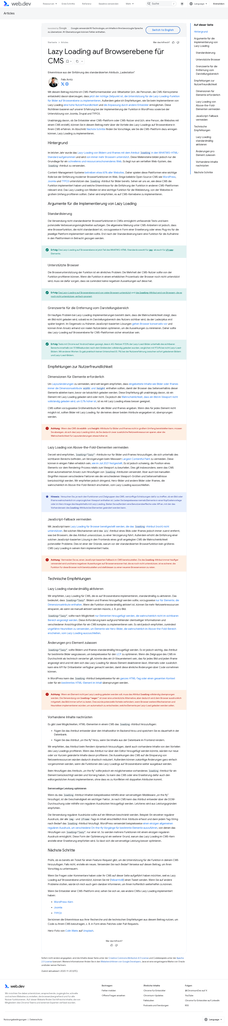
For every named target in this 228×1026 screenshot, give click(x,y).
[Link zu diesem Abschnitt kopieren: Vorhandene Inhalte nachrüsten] (95, 717)
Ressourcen (48, 3)
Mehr (128, 3)
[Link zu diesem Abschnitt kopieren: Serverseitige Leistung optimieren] (89, 788)
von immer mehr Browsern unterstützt (107, 157)
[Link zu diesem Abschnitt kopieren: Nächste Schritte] (78, 850)
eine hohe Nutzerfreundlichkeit (81, 105)
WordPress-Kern (63, 902)
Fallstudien (148, 1000)
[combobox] (161, 4)
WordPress (169, 177)
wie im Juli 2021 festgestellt (107, 463)
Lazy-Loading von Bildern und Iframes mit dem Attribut (114, 152)
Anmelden (218, 3)
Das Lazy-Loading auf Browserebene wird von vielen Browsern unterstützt (94, 292)
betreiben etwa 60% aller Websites (104, 172)
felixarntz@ (117, 880)
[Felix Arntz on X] (62, 85)
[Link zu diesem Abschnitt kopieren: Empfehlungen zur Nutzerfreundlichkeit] (115, 367)
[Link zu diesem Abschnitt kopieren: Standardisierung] (75, 214)
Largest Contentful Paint (136, 459)
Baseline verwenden (108, 3)
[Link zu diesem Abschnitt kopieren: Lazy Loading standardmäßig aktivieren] (106, 589)
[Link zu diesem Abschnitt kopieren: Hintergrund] (70, 143)
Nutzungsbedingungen (15, 1019)
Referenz (86, 3)
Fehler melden (109, 990)
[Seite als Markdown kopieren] (77, 61)
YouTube (189, 995)
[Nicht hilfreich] (178, 42)
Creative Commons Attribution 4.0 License (129, 958)
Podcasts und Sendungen (156, 1005)
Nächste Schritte (96, 129)
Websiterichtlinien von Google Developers (121, 961)
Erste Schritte (68, 3)
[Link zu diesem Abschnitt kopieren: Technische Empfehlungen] (93, 579)
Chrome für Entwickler (154, 990)
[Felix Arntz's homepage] (67, 85)
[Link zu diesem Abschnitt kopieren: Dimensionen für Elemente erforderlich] (107, 377)
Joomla (52, 181)
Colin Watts (71, 930)
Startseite (52, 42)
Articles (9, 13)
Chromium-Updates (153, 995)
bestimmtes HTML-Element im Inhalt (82, 682)
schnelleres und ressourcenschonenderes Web (95, 161)
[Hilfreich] (173, 42)
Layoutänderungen (63, 384)
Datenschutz (36, 1019)
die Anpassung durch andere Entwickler (126, 105)
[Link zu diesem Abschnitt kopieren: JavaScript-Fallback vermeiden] (94, 520)
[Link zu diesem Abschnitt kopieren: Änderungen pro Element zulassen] (99, 643)
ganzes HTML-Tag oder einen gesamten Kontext (147, 678)
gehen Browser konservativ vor (149, 323)
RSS (187, 1005)
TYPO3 (65, 181)
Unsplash (88, 930)
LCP (119, 654)
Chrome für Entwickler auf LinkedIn (202, 1000)
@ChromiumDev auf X (196, 990)
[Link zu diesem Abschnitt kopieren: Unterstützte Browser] (82, 265)
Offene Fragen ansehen (113, 995)
